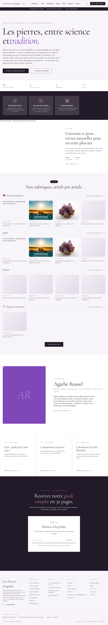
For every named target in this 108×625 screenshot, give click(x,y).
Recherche (32, 600)
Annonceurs (70, 597)
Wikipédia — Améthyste (53, 617)
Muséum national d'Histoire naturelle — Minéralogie (32, 617)
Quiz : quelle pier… (98, 3)
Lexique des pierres (34, 594)
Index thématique (33, 603)
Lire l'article (70, 164)
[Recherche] (87, 3)
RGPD (91, 585)
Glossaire (70, 3)
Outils (63, 3)
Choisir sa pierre (33, 585)
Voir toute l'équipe (61, 410)
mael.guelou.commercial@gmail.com (76, 594)
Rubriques (34, 3)
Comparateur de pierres (54, 587)
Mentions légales (94, 583)
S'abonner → (70, 540)
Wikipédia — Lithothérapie (9, 617)
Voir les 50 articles (94, 196)
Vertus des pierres (34, 583)
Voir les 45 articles (94, 233)
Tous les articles (54, 344)
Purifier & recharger (34, 588)
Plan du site (93, 591)
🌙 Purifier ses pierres (41, 70)
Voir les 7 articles (94, 270)
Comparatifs (49, 3)
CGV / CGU (93, 588)
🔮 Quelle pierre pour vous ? (16, 70)
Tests (42, 3)
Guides (58, 3)
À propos (69, 583)
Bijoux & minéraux (34, 591)
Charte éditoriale (71, 588)
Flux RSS (92, 594)
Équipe (69, 585)
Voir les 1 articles (95, 307)
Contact (78, 3)
